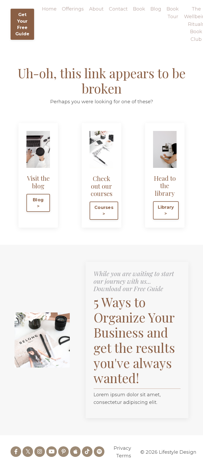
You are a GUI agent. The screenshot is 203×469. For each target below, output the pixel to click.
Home (49, 9)
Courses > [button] (103, 210)
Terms (123, 456)
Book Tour (173, 12)
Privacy (122, 448)
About (96, 9)
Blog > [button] (38, 203)
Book (139, 9)
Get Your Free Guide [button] (22, 24)
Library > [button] (166, 210)
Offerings (73, 9)
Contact (118, 9)
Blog (155, 9)
